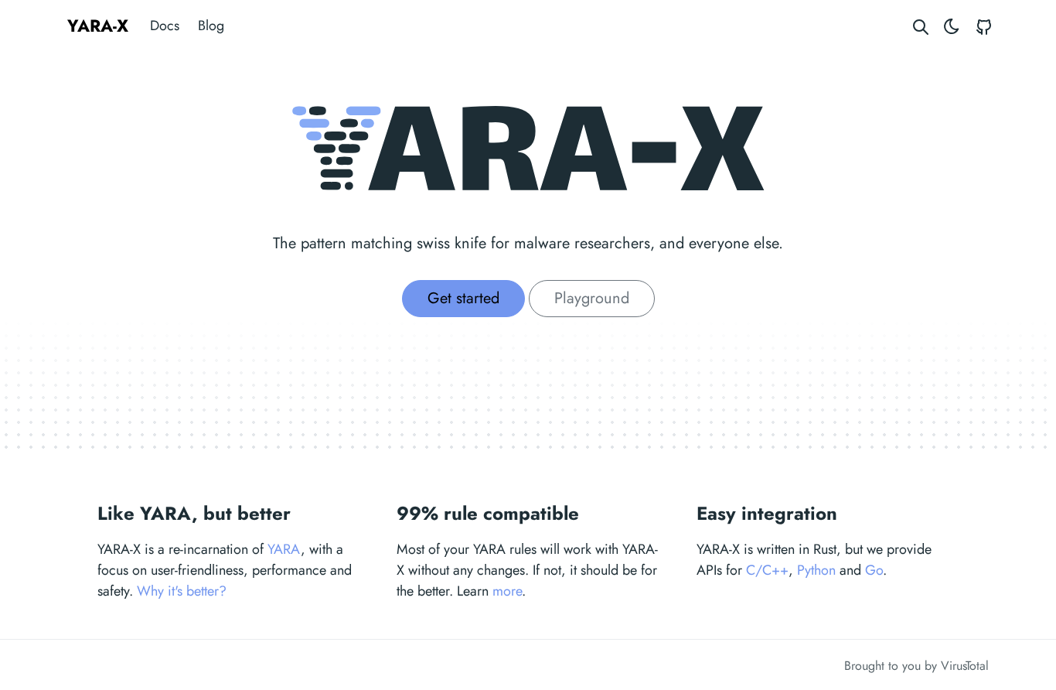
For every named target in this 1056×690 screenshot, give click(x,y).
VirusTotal (965, 666)
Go (874, 570)
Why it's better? (182, 591)
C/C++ (767, 570)
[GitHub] (984, 26)
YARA (284, 549)
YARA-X (97, 25)
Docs (164, 25)
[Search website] (920, 26)
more (507, 591)
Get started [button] (463, 298)
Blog (211, 25)
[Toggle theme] (951, 26)
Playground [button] (591, 298)
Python (816, 570)
